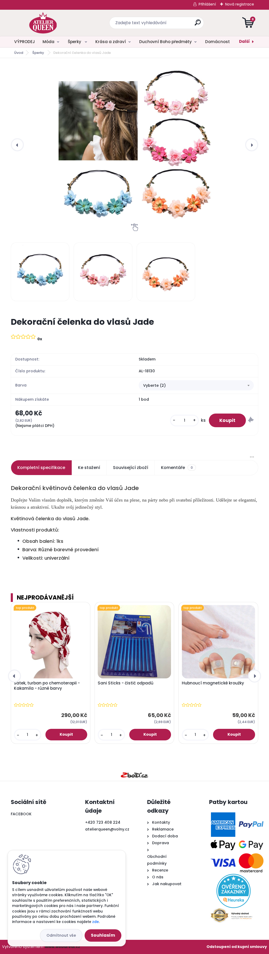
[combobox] (196, 385)
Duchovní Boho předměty (165, 41)
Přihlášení (207, 4)
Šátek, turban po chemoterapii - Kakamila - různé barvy (47, 685)
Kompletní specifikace (41, 468)
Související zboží (130, 468)
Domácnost (217, 41)
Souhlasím (103, 935)
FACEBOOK (21, 814)
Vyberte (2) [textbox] (154, 385)
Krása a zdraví (110, 41)
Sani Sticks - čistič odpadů (125, 683)
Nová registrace (239, 4)
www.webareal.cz (62, 946)
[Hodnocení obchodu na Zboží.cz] (134, 775)
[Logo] (43, 23)
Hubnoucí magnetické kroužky (213, 683)
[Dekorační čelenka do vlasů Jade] (134, 145)
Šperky (75, 41)
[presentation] (17, 144)
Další (244, 41)
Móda (48, 41)
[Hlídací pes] (251, 420)
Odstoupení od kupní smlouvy (236, 946)
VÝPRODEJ (24, 41)
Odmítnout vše (61, 935)
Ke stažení (89, 468)
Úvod (18, 52)
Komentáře (177, 468)
